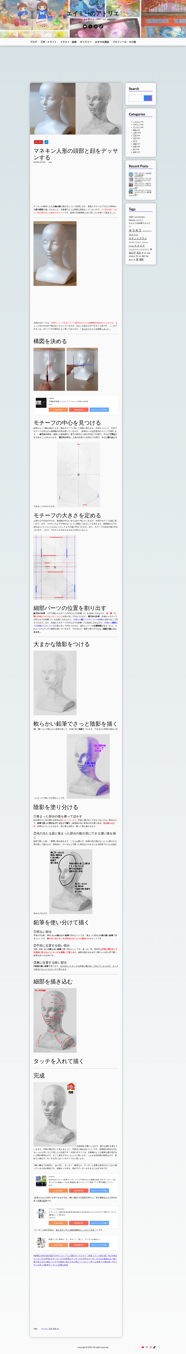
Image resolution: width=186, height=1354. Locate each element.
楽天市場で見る (78, 410)
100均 (131, 217)
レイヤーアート (144, 249)
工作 (135, 133)
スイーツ (133, 234)
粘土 (147, 256)
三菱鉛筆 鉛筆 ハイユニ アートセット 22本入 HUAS (68, 401)
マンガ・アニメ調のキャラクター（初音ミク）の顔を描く (82, 1255)
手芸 (135, 135)
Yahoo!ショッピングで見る (99, 410)
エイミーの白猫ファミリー (139, 224)
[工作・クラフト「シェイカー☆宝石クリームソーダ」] (131, 179)
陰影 (54, 1329)
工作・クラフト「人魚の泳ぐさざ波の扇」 (143, 174)
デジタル (131, 242)
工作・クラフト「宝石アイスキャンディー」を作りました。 (143, 185)
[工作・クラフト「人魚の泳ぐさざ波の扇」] (131, 174)
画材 (143, 256)
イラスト (136, 122)
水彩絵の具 (132, 256)
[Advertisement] (93, 64)
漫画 (135, 144)
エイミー (139, 220)
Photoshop (132, 220)
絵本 (135, 152)
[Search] (148, 98)
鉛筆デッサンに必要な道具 (56, 1265)
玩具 (140, 256)
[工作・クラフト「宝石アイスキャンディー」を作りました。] (131, 184)
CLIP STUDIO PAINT (139, 217)
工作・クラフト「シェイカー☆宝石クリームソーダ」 (143, 179)
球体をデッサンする (74, 1259)
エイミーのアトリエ (93, 13)
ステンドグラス (138, 238)
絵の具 (131, 259)
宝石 (139, 252)
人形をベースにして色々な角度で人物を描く (92, 1262)
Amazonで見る (58, 410)
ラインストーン (134, 249)
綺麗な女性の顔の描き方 (45, 1255)
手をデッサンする (92, 1259)
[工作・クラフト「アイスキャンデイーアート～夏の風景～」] (131, 191)
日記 (135, 138)
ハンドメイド (137, 245)
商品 (135, 130)
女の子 (132, 252)
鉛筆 (50, 1329)
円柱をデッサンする (55, 1259)
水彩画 (148, 253)
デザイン (136, 124)
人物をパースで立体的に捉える (58, 1262)
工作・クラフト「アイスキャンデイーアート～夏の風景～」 (143, 192)
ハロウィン (145, 242)
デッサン (38, 142)
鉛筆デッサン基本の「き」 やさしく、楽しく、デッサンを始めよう (75, 1239)
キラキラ (135, 230)
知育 (135, 146)
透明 (141, 259)
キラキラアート (147, 231)
